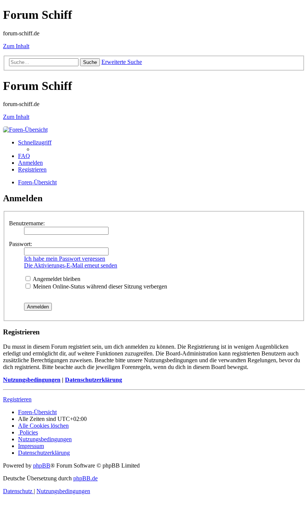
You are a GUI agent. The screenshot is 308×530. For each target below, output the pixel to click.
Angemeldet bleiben (56, 279)
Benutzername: (27, 223)
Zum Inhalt (16, 46)
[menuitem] (24, 156)
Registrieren (17, 399)
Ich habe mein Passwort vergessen (64, 258)
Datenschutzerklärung (93, 380)
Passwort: (20, 244)
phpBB (41, 465)
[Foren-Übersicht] (25, 129)
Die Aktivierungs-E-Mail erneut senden (70, 265)
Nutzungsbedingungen (31, 380)
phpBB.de (85, 478)
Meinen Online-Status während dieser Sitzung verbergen (99, 286)
